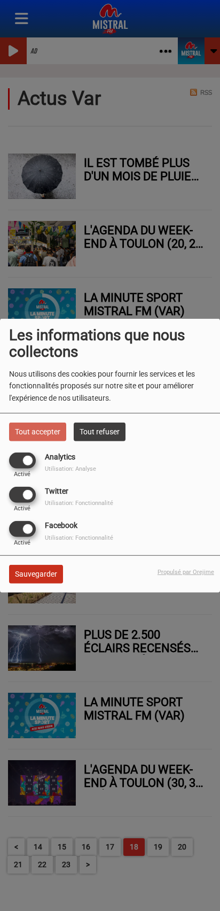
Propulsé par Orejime (186, 572)
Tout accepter (37, 431)
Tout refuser (100, 431)
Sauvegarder (36, 574)
